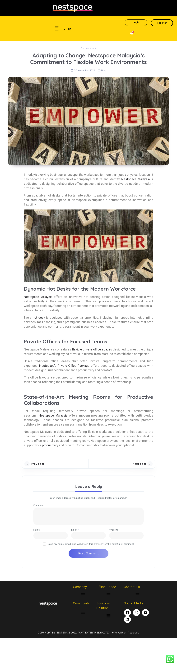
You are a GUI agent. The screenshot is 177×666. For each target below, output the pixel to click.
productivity (50, 445)
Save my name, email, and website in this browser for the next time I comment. (91, 544)
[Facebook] (127, 612)
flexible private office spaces (91, 349)
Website (113, 529)
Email (75, 529)
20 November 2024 (84, 70)
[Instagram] (136, 612)
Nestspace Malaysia (135, 179)
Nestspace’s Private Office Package (64, 365)
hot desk (39, 317)
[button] (62, 28)
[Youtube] (145, 612)
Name (37, 529)
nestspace (90, 48)
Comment (39, 505)
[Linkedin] (127, 619)
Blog (103, 70)
